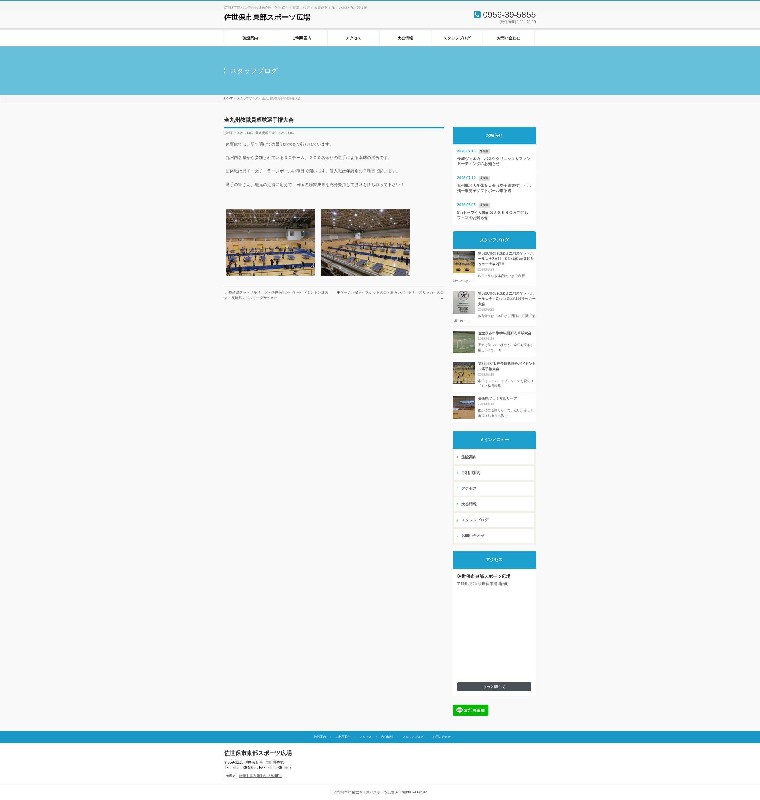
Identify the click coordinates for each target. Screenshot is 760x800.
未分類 (484, 151)
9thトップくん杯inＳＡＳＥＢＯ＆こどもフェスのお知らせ (492, 215)
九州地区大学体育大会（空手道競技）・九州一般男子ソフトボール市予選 (494, 188)
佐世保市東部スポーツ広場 (267, 17)
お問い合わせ (472, 536)
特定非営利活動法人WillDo (260, 776)
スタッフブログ (474, 520)
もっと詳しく (494, 687)
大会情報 (468, 504)
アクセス (468, 488)
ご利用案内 (470, 473)
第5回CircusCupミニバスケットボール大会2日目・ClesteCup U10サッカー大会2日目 (506, 258)
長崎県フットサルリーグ (497, 398)
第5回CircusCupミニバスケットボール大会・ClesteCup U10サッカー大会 (507, 298)
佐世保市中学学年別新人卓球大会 (504, 333)
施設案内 (468, 457)
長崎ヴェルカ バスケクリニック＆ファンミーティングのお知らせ (494, 161)
